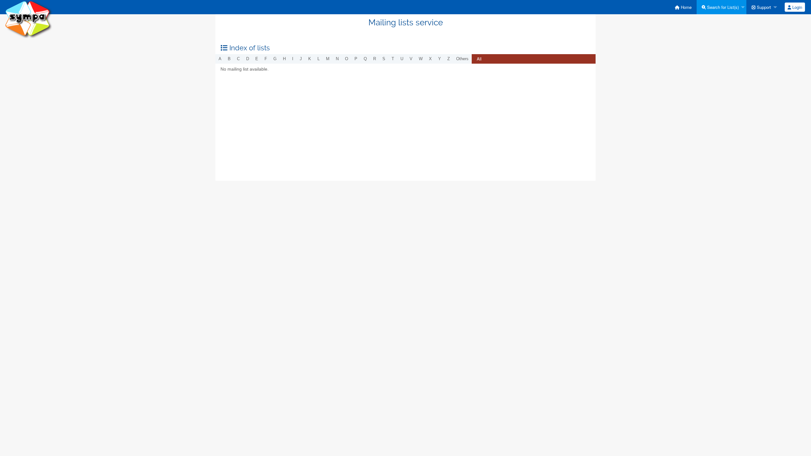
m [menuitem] (327, 58)
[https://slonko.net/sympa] (28, 18)
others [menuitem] (462, 58)
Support (763, 7)
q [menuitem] (365, 58)
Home (686, 7)
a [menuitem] (220, 58)
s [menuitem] (383, 58)
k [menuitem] (309, 58)
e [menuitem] (256, 58)
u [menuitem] (401, 58)
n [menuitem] (337, 58)
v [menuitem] (411, 58)
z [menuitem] (448, 58)
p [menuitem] (355, 58)
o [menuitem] (346, 58)
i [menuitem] (292, 58)
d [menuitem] (247, 58)
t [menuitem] (393, 58)
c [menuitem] (238, 58)
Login (796, 7)
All (479, 59)
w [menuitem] (421, 58)
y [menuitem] (439, 58)
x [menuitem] (430, 58)
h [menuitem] (284, 58)
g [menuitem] (275, 58)
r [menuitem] (374, 58)
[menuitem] (683, 7)
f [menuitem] (266, 58)
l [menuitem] (318, 58)
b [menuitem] (229, 58)
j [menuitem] (301, 58)
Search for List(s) (722, 7)
